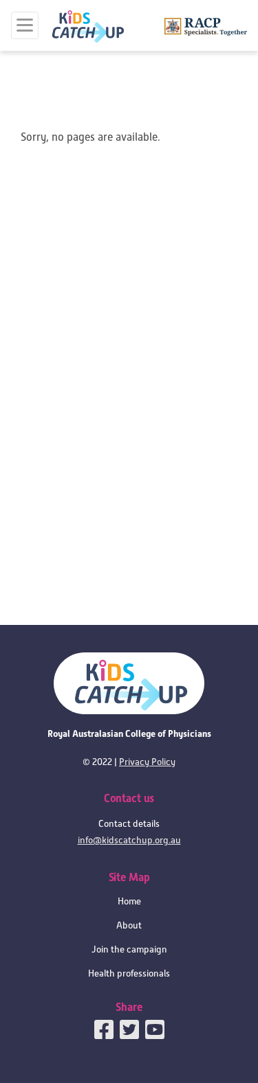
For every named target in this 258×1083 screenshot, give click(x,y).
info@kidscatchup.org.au (129, 840)
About (129, 925)
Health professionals (129, 973)
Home (129, 901)
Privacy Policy (147, 762)
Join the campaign (129, 949)
